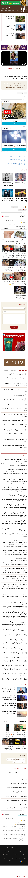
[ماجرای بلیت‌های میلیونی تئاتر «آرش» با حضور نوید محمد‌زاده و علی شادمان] (7, 177)
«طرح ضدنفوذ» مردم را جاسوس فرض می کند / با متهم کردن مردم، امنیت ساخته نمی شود (9, 705)
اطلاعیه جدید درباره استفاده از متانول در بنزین (14, 487)
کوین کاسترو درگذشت (22, 804)
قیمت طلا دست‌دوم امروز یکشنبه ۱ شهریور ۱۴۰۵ (17, 787)
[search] (9, 8)
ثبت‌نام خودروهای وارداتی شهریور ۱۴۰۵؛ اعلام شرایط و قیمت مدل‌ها (15, 461)
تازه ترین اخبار (23, 370)
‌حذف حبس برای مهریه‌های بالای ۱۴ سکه (15, 505)
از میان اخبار (23, 170)
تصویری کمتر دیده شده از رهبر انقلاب (16, 622)
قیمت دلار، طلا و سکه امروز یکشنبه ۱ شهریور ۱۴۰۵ (13, 551)
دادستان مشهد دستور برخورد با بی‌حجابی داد (14, 585)
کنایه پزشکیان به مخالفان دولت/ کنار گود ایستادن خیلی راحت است (14, 675)
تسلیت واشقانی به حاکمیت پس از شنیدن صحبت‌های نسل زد (21, 200)
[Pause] (3, 142)
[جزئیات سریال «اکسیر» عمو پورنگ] (21, 177)
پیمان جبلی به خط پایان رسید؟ (18, 561)
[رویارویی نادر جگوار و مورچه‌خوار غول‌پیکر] (20, 19)
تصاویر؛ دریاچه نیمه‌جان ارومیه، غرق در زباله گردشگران (16, 603)
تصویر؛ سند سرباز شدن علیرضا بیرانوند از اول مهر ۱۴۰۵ (15, 800)
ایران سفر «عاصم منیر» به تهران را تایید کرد (15, 569)
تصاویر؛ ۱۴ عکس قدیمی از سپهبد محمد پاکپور (14, 513)
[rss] (20, 848)
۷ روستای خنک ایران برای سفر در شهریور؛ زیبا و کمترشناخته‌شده (14, 164)
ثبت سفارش (14, 150)
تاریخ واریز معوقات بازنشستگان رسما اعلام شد (13, 374)
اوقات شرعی (14, 855)
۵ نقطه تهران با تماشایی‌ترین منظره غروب (15, 156)
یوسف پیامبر (14, 207)
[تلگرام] (7, 848)
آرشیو (13, 852)
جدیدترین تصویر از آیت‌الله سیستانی (15, 405)
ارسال (14, 327)
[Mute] (5, 142)
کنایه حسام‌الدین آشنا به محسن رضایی (16, 470)
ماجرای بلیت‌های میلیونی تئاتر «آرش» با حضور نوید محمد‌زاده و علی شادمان (8, 183)
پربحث (6, 370)
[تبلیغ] (14, 3)
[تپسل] (2, 101)
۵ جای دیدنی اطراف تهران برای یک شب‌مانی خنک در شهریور (13, 160)
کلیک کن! (14, 123)
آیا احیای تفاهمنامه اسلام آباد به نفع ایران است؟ (13, 666)
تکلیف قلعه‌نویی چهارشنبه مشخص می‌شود (15, 521)
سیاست (17, 10)
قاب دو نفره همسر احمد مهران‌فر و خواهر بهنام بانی (7, 199)
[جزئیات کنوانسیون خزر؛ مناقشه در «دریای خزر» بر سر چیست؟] (22, 714)
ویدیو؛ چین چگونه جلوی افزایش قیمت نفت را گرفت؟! (15, 496)
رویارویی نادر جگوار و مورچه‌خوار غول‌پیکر (10, 17)
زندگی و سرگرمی (3, 10)
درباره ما (24, 852)
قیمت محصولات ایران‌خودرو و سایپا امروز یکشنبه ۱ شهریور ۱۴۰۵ (14, 649)
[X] (16, 848)
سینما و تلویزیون (22, 210)
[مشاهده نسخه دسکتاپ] (6, 8)
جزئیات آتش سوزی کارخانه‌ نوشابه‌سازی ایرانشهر (14, 594)
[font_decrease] (18, 93)
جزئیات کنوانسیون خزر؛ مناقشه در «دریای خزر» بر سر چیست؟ (9, 712)
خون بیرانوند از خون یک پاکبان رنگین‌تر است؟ (14, 658)
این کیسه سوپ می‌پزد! (19, 395)
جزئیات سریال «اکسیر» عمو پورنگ (21, 183)
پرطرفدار (13, 370)
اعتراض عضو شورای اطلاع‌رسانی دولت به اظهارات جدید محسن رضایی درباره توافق (15, 792)
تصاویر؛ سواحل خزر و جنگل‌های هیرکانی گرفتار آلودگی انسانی (15, 613)
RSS (4, 855)
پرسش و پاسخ (22, 855)
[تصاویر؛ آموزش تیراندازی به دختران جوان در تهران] (20, 36)
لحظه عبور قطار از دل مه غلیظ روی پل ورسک (14, 430)
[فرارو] (23, 9)
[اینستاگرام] (12, 848)
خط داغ (25, 456)
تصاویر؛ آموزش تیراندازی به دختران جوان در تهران (9, 34)
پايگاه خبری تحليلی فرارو (11, 858)
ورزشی (13, 10)
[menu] (2, 8)
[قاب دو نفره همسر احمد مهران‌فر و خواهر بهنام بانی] (7, 193)
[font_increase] (25, 93)
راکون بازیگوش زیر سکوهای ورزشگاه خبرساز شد (13, 420)
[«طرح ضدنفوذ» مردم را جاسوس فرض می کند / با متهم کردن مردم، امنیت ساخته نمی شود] (22, 706)
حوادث (9, 10)
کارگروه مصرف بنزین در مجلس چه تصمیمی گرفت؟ (13, 543)
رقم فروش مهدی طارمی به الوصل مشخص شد (14, 577)
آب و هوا (8, 855)
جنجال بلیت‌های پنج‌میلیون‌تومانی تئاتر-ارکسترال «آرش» (15, 631)
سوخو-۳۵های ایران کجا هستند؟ (17, 640)
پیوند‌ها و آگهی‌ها (6, 852)
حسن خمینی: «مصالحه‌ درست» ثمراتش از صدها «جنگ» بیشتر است (14, 530)
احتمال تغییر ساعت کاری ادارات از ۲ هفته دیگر (14, 479)
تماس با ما (18, 852)
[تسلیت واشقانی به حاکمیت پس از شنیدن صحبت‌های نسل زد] (21, 193)
